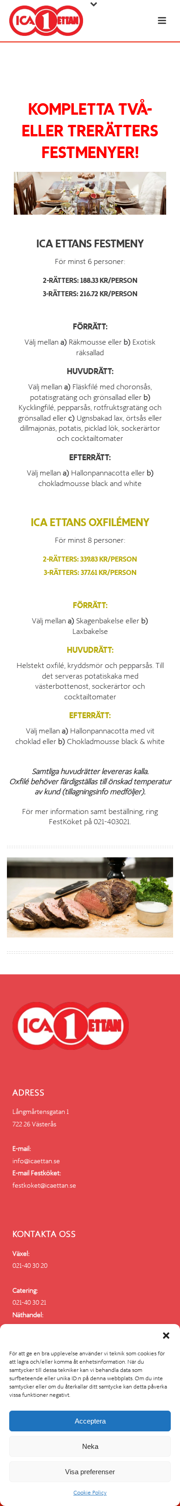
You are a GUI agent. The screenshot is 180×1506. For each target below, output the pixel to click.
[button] (166, 1335)
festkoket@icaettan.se (44, 1185)
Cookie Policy (90, 1492)
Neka (90, 1446)
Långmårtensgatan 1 (40, 1111)
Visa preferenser (90, 1472)
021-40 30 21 (29, 1302)
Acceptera (90, 1421)
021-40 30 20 (30, 1265)
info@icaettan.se (36, 1161)
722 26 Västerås (34, 1124)
